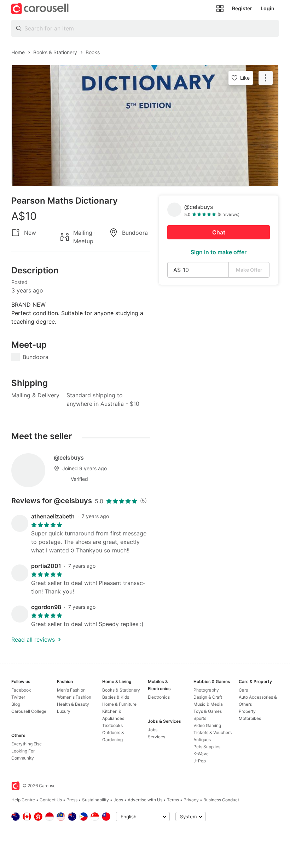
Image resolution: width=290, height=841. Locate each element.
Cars (243, 690)
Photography (206, 690)
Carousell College (28, 711)
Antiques (202, 739)
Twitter (18, 697)
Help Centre (23, 799)
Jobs (152, 729)
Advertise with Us (145, 799)
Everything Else (26, 743)
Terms (173, 799)
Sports (199, 718)
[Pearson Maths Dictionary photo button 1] (145, 125)
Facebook (21, 690)
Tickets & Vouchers (212, 732)
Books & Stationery (121, 690)
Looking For (23, 751)
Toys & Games (207, 711)
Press (71, 799)
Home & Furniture (119, 704)
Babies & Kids (115, 697)
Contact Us (51, 799)
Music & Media (208, 704)
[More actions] (266, 78)
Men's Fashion (71, 690)
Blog (15, 704)
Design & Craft (207, 697)
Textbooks (112, 725)
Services (156, 736)
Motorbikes (250, 718)
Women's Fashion (74, 697)
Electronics (159, 697)
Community (22, 758)
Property (247, 711)
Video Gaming (207, 725)
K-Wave (201, 753)
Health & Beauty (73, 704)
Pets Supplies (206, 746)
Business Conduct (221, 799)
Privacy (191, 799)
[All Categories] (220, 8)
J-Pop (199, 760)
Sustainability (95, 799)
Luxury (63, 711)
